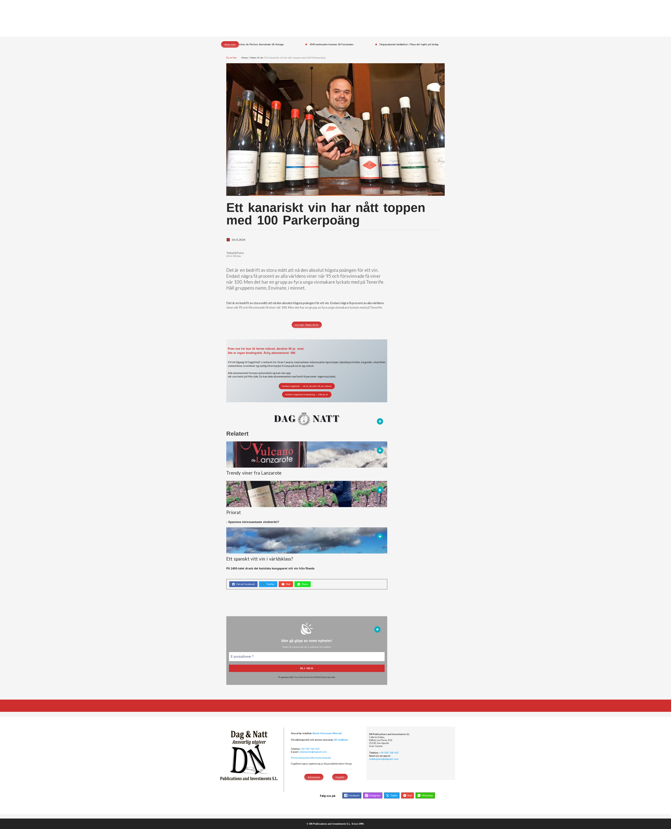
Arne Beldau (233, 255)
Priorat (233, 512)
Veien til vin (256, 57)
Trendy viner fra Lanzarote (254, 473)
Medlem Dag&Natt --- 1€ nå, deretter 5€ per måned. (307, 386)
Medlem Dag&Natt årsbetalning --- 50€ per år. (306, 394)
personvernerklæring (313, 677)
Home (244, 57)
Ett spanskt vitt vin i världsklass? (259, 559)
